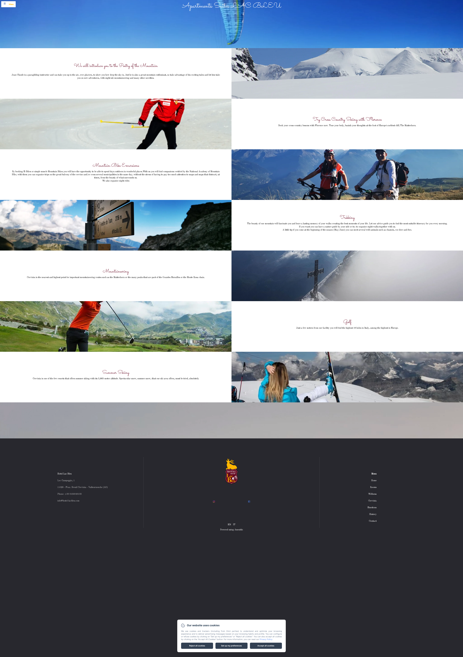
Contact (373, 521)
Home (374, 480)
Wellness (372, 494)
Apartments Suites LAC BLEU (231, 6)
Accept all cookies (265, 645)
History (373, 514)
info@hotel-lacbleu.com (68, 501)
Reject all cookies (197, 645)
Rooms (373, 487)
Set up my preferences (231, 645)
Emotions (372, 507)
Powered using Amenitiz (231, 530)
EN (229, 525)
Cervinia (372, 501)
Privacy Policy (266, 639)
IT (234, 525)
